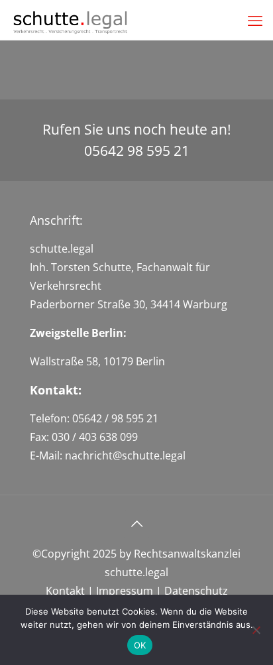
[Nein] (256, 629)
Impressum (123, 590)
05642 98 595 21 (137, 150)
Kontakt (65, 590)
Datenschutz (196, 590)
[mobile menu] (255, 20)
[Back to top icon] (136, 524)
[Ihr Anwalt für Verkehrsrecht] (71, 19)
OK (140, 645)
